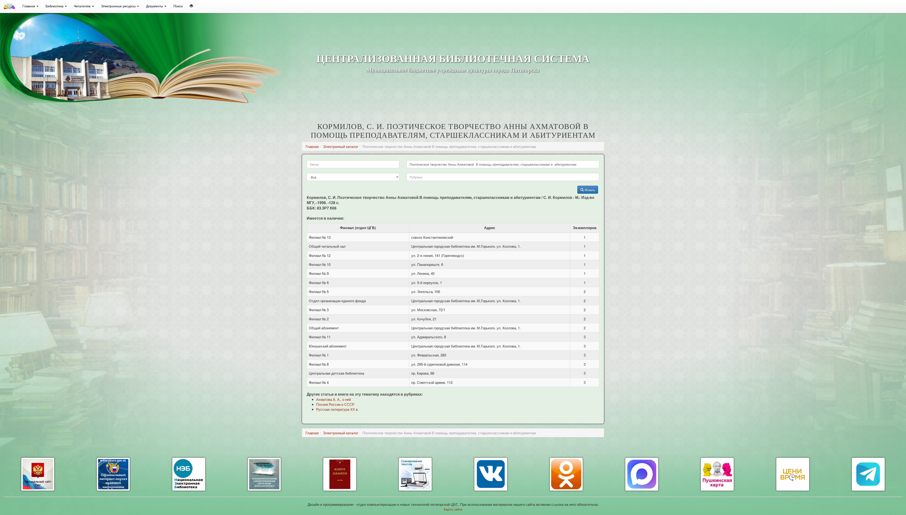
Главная (312, 146)
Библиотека (55, 6)
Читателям (83, 6)
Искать (589, 189)
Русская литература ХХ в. (337, 409)
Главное (29, 6)
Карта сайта (453, 509)
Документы (155, 6)
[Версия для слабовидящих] (191, 6)
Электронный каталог (340, 146)
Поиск (178, 6)
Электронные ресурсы (119, 6)
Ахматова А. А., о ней (333, 399)
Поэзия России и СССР (335, 404)
